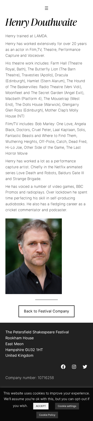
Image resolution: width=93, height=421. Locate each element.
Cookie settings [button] (67, 406)
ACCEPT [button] (41, 406)
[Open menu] (46, 8)
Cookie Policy (47, 414)
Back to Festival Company (46, 311)
